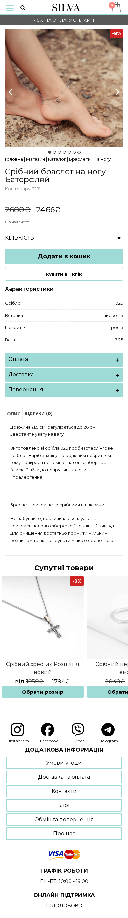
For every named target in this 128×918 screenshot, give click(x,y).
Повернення (25, 389)
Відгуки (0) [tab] (38, 413)
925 (119, 303)
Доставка (21, 374)
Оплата (18, 359)
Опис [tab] (14, 413)
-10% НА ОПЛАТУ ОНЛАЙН (64, 20)
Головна (14, 159)
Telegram (109, 740)
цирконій (113, 315)
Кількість (19, 238)
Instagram (19, 740)
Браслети (80, 159)
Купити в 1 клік (64, 274)
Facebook (49, 740)
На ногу (102, 159)
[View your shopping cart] (115, 7)
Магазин (35, 159)
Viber (79, 740)
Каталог (57, 159)
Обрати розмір (42, 692)
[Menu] (9, 7)
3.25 (119, 339)
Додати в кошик (64, 256)
